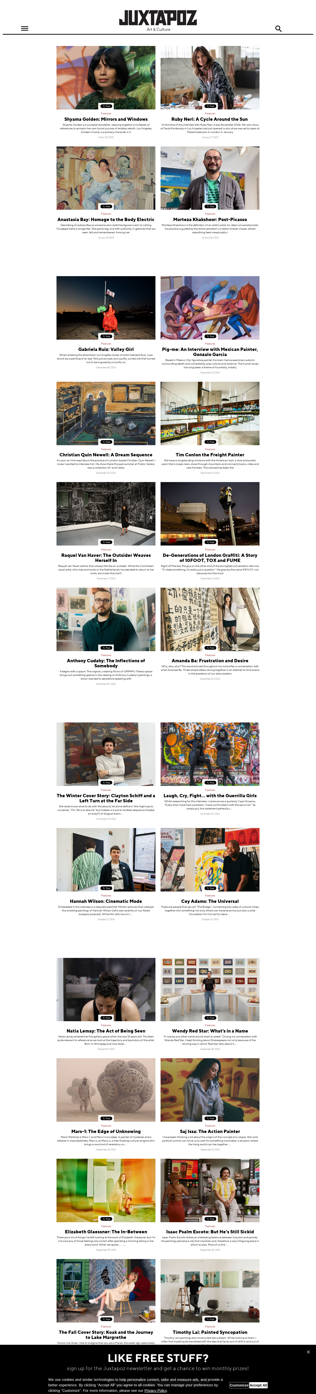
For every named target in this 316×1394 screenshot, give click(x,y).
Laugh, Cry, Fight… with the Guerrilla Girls (210, 796)
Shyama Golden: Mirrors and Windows (106, 119)
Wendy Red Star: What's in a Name (210, 1031)
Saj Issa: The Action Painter (210, 1132)
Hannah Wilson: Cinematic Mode (106, 901)
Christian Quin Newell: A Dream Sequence (106, 455)
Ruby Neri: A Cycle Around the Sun (210, 119)
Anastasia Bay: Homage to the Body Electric (106, 220)
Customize (239, 1385)
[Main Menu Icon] (24, 29)
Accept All (258, 1385)
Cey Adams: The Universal (210, 901)
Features (106, 113)
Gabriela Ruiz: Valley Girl (106, 349)
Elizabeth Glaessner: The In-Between (106, 1232)
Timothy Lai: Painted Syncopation (210, 1332)
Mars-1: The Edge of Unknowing (106, 1132)
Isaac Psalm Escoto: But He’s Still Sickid (210, 1232)
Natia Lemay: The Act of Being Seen (106, 1031)
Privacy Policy (155, 1391)
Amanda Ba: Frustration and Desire (210, 661)
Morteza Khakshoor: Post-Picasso (210, 220)
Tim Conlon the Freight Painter (210, 455)
